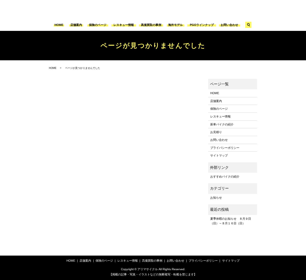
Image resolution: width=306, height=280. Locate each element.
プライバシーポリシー (224, 147)
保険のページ (97, 24)
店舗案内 (76, 24)
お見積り (216, 132)
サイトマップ (219, 155)
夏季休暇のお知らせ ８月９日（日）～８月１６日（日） (230, 221)
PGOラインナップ (202, 24)
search (248, 25)
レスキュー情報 (123, 24)
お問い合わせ (229, 24)
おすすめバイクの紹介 (224, 176)
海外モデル (175, 24)
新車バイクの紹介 (222, 124)
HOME (59, 24)
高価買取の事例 (151, 24)
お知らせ (216, 197)
